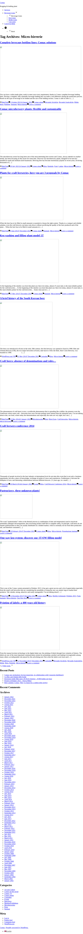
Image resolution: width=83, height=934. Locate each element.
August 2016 (8, 776)
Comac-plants (38, 102)
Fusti (56, 166)
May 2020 (7, 732)
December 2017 (9, 751)
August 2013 (8, 815)
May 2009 (7, 859)
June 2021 (7, 708)
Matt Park (5, 102)
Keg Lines (12, 18)
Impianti (14, 104)
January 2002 (9, 881)
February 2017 (9, 764)
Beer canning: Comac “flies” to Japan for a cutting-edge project (25, 683)
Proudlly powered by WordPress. (17, 928)
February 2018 (9, 749)
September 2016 (9, 774)
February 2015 (9, 784)
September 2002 (9, 877)
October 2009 (9, 853)
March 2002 (8, 879)
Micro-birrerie (22, 104)
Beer (46, 419)
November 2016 (9, 770)
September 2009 (9, 855)
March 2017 (8, 763)
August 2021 (8, 705)
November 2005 (9, 871)
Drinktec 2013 (71, 596)
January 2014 (9, 805)
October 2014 (9, 790)
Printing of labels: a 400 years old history (23, 602)
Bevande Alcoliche (51, 102)
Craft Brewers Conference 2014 (55, 484)
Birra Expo (52, 419)
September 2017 (9, 755)
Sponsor (7, 909)
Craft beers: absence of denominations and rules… (28, 361)
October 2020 (9, 724)
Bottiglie (7, 104)
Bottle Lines (13, 20)
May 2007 (7, 869)
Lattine (60, 166)
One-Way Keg (22, 598)
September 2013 (9, 813)
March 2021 (8, 714)
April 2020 (8, 734)
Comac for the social (11, 892)
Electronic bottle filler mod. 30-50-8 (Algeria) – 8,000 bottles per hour (28, 679)
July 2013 (7, 817)
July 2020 (7, 730)
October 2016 (9, 772)
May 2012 (7, 824)
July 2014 (7, 794)
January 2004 (9, 875)
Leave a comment (35, 104)
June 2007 (7, 867)
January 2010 (9, 852)
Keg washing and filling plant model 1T (22, 235)
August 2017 (8, 757)
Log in (6, 918)
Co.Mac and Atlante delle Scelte (15, 677)
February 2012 (9, 828)
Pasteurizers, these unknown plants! (20, 490)
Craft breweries (62, 419)
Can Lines (12, 22)
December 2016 (9, 768)
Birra (1, 104)
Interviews (7, 901)
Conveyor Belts (9, 24)
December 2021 (9, 699)
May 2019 (7, 743)
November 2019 (9, 737)
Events (36, 484)
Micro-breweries (5, 421)
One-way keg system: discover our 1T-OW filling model (31, 537)
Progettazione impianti (69, 531)
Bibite (76, 102)
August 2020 (8, 728)
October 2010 (9, 846)
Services (7, 10)
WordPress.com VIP (9, 356)
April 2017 (8, 761)
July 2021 (7, 706)
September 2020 (9, 726)
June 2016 (7, 780)
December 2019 (9, 735)
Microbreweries (37, 419)
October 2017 (9, 753)
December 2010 (9, 842)
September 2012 (9, 823)
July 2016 (7, 778)
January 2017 (9, 766)
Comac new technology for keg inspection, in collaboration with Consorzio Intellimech (34, 675)
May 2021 (7, 710)
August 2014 (8, 792)
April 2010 (8, 848)
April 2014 (8, 799)
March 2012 (8, 826)
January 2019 (9, 745)
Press (6, 907)
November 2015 (9, 782)
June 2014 (7, 795)
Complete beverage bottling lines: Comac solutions (28, 42)
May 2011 (7, 836)
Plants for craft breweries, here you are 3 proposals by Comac (34, 172)
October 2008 (9, 861)
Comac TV (8, 893)
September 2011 (9, 832)
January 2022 (9, 697)
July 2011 (7, 834)
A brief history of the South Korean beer (22, 298)
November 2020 (9, 722)
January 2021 (9, 718)
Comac (2, 3)
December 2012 (9, 821)
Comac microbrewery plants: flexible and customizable (30, 109)
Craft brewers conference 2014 (17, 425)
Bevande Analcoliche (66, 102)
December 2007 (9, 865)
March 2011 (8, 838)
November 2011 (9, 830)
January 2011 (8, 840)
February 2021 (9, 716)
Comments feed (9, 922)
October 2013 (9, 811)
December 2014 (9, 788)
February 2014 (9, 803)
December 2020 (9, 720)
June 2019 (7, 741)
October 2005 (9, 873)
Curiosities (44, 356)
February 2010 (9, 850)
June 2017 (7, 759)
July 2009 (7, 857)
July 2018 (7, 747)
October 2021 (9, 703)
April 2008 (8, 863)
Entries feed (8, 920)
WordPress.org (9, 924)
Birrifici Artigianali (59, 596)
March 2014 (8, 801)
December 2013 (9, 807)
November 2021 (9, 701)
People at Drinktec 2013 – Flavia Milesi (17, 681)
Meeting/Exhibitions (11, 903)
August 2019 (8, 739)
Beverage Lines (9, 13)
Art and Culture (9, 890)
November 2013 (9, 809)
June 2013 (7, 819)
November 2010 (9, 844)
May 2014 (7, 797)
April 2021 (8, 712)
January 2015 (9, 786)
